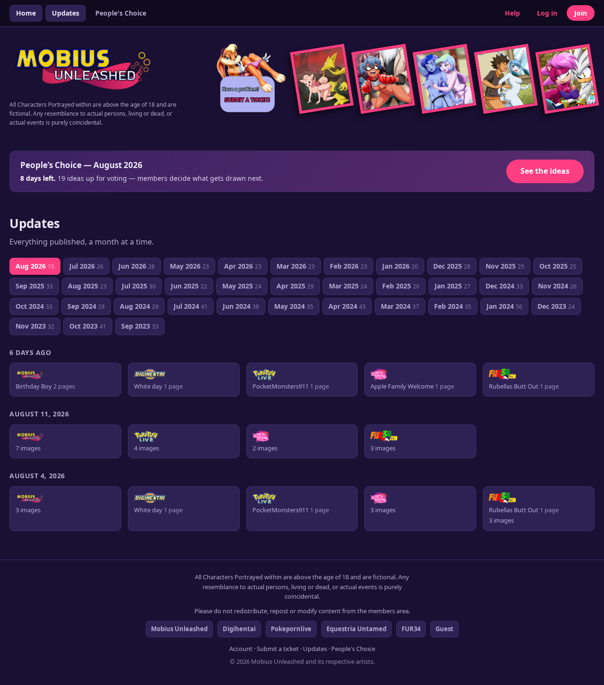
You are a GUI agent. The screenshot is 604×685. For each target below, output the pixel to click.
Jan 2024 (504, 306)
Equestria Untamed (356, 629)
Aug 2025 (87, 285)
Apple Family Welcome (412, 386)
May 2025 (241, 285)
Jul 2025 (139, 285)
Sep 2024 (86, 306)
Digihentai (239, 629)
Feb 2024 (452, 306)
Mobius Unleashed (179, 629)
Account (240, 648)
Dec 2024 (504, 285)
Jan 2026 (400, 266)
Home (26, 12)
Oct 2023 (87, 325)
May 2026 (189, 266)
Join (580, 12)
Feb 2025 (400, 285)
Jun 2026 (136, 266)
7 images (28, 448)
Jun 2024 (241, 306)
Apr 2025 (295, 285)
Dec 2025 (451, 266)
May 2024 (293, 306)
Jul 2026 (86, 266)
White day (158, 386)
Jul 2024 (191, 306)
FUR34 (411, 629)
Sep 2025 (34, 285)
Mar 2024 (400, 306)
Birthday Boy (45, 386)
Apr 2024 (347, 306)
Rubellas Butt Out (524, 386)
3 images (382, 448)
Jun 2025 (189, 285)
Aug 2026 (35, 266)
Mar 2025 (348, 285)
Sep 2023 (140, 325)
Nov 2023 (35, 325)
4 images (146, 448)
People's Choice (120, 12)
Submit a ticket (278, 648)
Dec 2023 (556, 306)
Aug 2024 (139, 306)
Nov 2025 (505, 266)
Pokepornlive (291, 629)
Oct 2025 (557, 266)
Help (512, 12)
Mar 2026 (296, 266)
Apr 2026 (242, 266)
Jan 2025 (452, 285)
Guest (444, 629)
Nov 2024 (557, 285)
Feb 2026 (348, 266)
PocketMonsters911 (290, 386)
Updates (65, 12)
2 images (264, 448)
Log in (547, 12)
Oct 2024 (34, 306)
